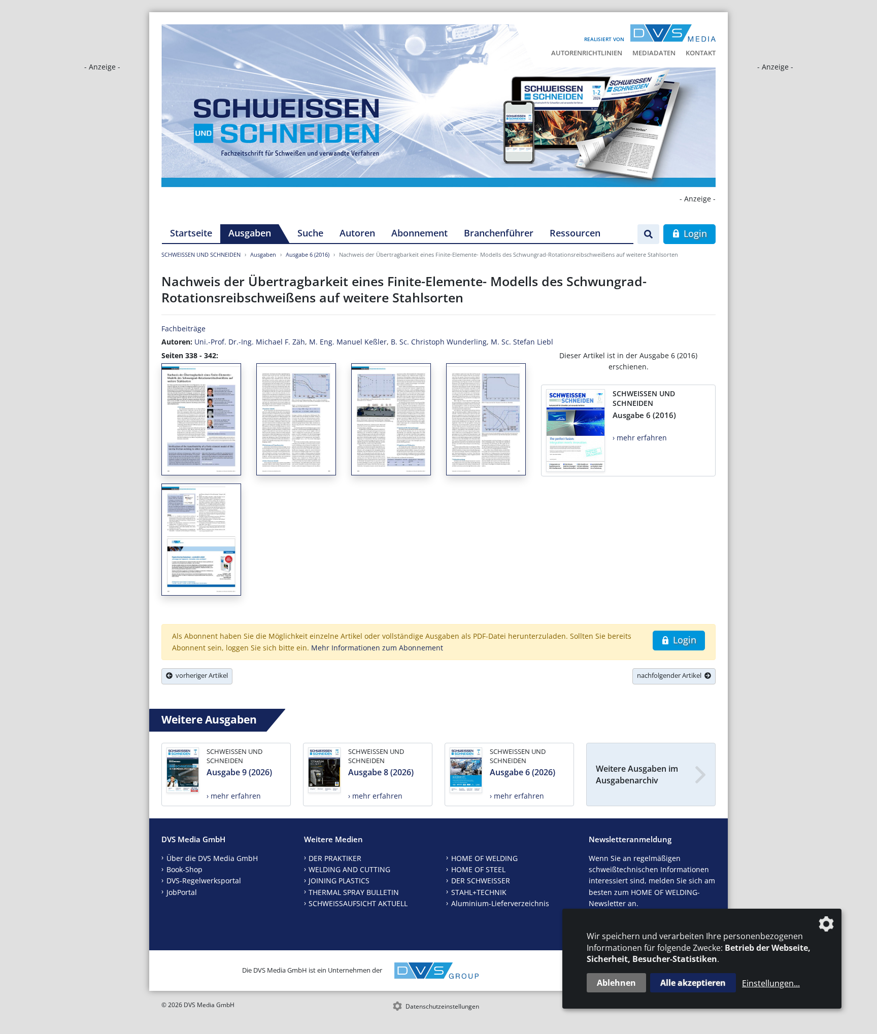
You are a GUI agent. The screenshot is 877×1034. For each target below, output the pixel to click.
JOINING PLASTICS (339, 880)
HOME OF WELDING (484, 858)
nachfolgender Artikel (670, 675)
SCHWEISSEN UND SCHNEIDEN (201, 254)
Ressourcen (575, 233)
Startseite (191, 233)
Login (694, 233)
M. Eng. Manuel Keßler (348, 342)
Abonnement (419, 233)
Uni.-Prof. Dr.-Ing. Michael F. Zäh (249, 342)
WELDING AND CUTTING (349, 869)
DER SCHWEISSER (480, 880)
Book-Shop (184, 869)
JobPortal (181, 892)
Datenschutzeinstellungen (442, 1006)
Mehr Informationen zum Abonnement (377, 647)
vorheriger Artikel (200, 675)
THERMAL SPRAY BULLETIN (354, 892)
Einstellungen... (771, 983)
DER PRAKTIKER (335, 858)
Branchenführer (498, 233)
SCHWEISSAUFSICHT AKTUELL (358, 903)
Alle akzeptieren (693, 982)
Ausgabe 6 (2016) (307, 254)
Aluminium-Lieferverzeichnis (500, 903)
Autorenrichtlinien (586, 52)
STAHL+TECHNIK (479, 892)
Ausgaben (249, 233)
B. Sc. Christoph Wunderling (439, 342)
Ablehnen (616, 982)
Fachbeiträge (183, 328)
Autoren (357, 233)
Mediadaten (654, 52)
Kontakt (701, 52)
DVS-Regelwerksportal (203, 880)
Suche (310, 233)
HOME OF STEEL (478, 869)
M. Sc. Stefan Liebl (522, 342)
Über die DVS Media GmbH (212, 858)
